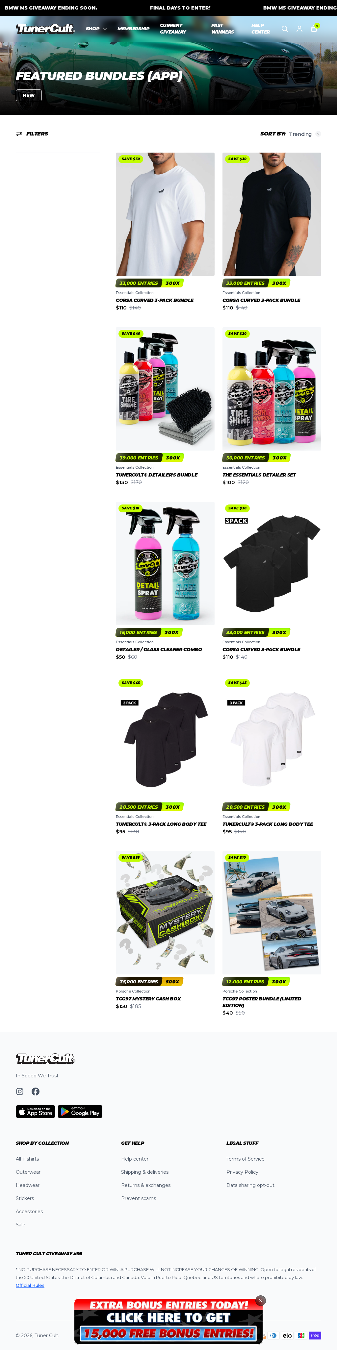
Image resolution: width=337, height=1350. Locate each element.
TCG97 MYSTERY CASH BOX (148, 999)
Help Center (260, 28)
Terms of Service (245, 1159)
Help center (134, 1159)
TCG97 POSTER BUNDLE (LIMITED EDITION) (261, 1002)
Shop (92, 29)
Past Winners (222, 28)
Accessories (29, 1212)
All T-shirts (27, 1159)
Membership (133, 29)
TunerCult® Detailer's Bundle (156, 475)
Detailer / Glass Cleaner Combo (159, 649)
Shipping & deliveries (144, 1172)
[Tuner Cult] (45, 29)
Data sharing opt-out (250, 1185)
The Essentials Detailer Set (259, 475)
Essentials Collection (135, 292)
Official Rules (30, 1285)
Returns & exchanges (145, 1185)
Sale (20, 1225)
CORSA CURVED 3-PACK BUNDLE (155, 300)
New (29, 95)
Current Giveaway (173, 28)
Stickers (25, 1198)
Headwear (27, 1185)
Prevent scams (138, 1198)
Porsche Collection (133, 991)
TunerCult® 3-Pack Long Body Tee (161, 824)
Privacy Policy (242, 1172)
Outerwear (28, 1172)
